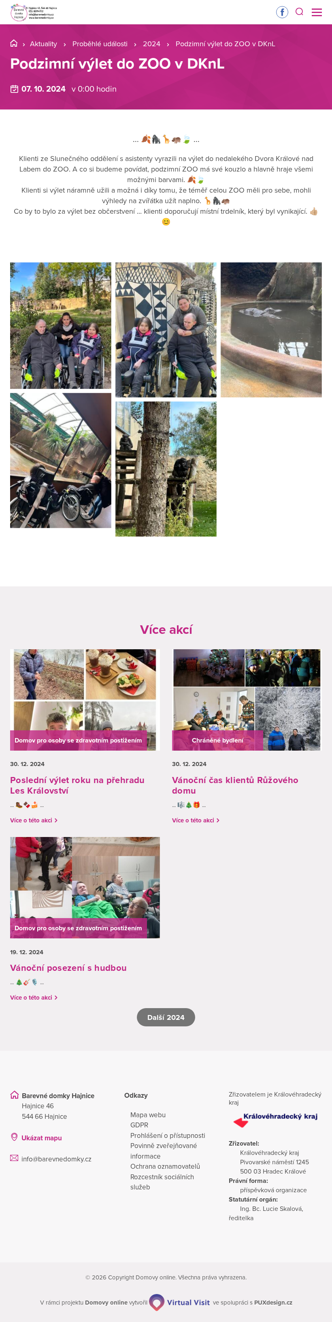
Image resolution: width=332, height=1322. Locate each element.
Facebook (282, 12)
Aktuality (43, 43)
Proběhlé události (100, 43)
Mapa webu (148, 1115)
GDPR (139, 1125)
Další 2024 (166, 1017)
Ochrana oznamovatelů (165, 1166)
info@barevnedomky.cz (56, 1159)
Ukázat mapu (41, 1138)
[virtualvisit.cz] (179, 1302)
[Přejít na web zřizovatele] (275, 1121)
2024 (151, 43)
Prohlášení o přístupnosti (167, 1135)
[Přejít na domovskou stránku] (33, 12)
